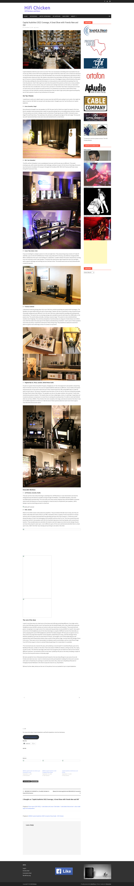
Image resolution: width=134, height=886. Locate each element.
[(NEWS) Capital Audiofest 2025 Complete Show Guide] (51, 765)
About (73, 16)
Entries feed (26, 870)
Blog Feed (66, 16)
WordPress (93, 884)
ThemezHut (108, 884)
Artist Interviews (44, 16)
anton (37, 27)
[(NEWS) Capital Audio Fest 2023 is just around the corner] (32, 765)
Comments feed (27, 873)
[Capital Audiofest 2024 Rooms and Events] (71, 765)
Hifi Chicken (37, 8)
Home (25, 16)
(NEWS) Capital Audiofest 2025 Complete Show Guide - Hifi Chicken (46, 816)
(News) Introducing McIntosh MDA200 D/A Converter (67, 791)
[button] (79, 697)
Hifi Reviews (33, 16)
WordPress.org (27, 875)
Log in (24, 868)
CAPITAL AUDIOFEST (31, 737)
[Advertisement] (95, 252)
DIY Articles (56, 16)
